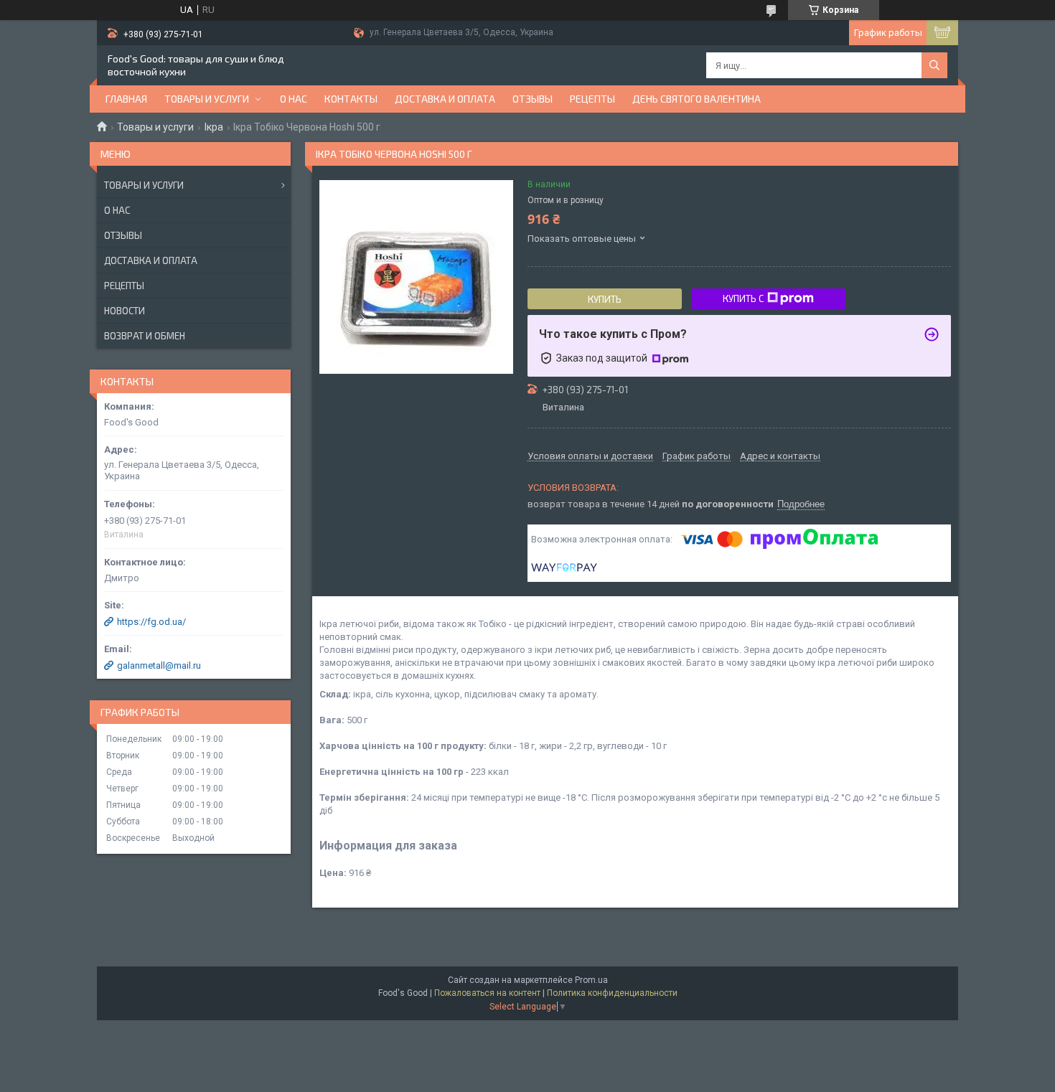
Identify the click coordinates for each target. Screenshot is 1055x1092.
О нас (293, 99)
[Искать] (934, 65)
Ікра (214, 127)
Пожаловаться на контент (487, 993)
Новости (124, 310)
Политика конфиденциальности (612, 993)
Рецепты (592, 99)
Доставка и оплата (445, 99)
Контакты (351, 99)
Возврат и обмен (144, 336)
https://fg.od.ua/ (151, 621)
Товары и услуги (206, 99)
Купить (605, 299)
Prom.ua (591, 980)
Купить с (743, 298)
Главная (126, 99)
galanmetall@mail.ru (159, 665)
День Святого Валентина (696, 99)
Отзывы (532, 99)
